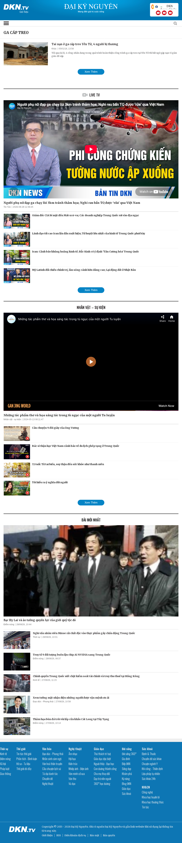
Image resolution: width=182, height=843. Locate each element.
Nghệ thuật (47, 784)
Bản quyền (109, 835)
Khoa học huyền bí (151, 797)
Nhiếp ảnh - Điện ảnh (79, 769)
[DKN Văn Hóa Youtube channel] (170, 12)
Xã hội (3, 764)
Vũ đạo (72, 784)
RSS (58, 835)
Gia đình (126, 759)
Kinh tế (36, 680)
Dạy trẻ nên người (102, 779)
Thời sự (36, 637)
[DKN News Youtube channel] (158, 12)
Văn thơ (72, 779)
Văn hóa (46, 749)
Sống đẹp (126, 769)
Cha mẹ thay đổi (102, 774)
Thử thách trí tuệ (102, 754)
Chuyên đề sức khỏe (152, 759)
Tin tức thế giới (23, 754)
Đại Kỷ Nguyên (113, 826)
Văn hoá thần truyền (52, 764)
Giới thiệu (47, 835)
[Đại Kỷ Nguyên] (16, 6)
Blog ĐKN (126, 784)
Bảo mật (94, 835)
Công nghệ (147, 792)
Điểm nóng (9, 624)
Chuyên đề (47, 779)
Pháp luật (4, 769)
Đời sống (127, 749)
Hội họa (72, 759)
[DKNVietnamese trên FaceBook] (156, 6)
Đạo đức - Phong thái (43, 701)
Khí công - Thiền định (152, 769)
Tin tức (145, 807)
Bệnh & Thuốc (149, 754)
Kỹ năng (126, 779)
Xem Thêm (91, 71)
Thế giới (20, 749)
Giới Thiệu (24, 12)
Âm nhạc (73, 754)
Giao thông (5, 774)
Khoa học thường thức (153, 802)
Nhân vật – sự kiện (91, 307)
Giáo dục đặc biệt (102, 759)
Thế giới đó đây (23, 769)
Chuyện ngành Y (150, 764)
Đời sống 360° (129, 754)
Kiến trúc (73, 764)
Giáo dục (99, 749)
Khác (54, 48)
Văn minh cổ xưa (77, 774)
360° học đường (102, 784)
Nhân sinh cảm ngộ (51, 759)
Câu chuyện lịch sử (51, 769)
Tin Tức (7, 207)
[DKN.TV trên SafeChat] (152, 6)
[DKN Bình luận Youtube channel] (164, 12)
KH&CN (146, 787)
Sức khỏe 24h (149, 779)
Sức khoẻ (126, 793)
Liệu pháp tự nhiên (151, 774)
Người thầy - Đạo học (104, 764)
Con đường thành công (105, 769)
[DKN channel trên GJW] (168, 6)
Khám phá (127, 774)
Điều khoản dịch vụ (75, 835)
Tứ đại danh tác (50, 774)
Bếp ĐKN (126, 764)
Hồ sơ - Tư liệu (23, 764)
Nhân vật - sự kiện (12, 419)
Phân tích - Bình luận (26, 759)
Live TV (94, 95)
